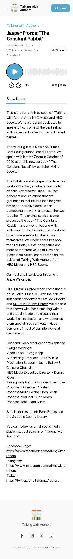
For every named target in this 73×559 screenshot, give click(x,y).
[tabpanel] (36, 298)
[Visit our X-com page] (41, 536)
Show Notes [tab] (15, 99)
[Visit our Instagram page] (32, 536)
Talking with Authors (29, 8)
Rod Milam (44, 397)
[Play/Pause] (14, 72)
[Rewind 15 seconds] (11, 85)
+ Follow (61, 8)
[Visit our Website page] (51, 536)
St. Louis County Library (30, 304)
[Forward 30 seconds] (18, 85)
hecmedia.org (16, 333)
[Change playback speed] (27, 85)
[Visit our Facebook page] (22, 536)
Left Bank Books (53, 299)
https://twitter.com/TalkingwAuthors (32, 480)
